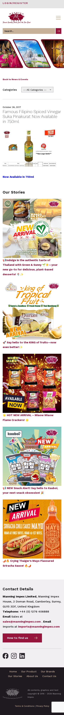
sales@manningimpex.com (22, 621)
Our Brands (48, 671)
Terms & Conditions (24, 706)
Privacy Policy (42, 706)
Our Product (28, 671)
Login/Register (15, 3)
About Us (32, 676)
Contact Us (49, 676)
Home (13, 671)
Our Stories (15, 676)
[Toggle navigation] (58, 18)
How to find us (17, 638)
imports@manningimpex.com (39, 626)
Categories (10, 89)
